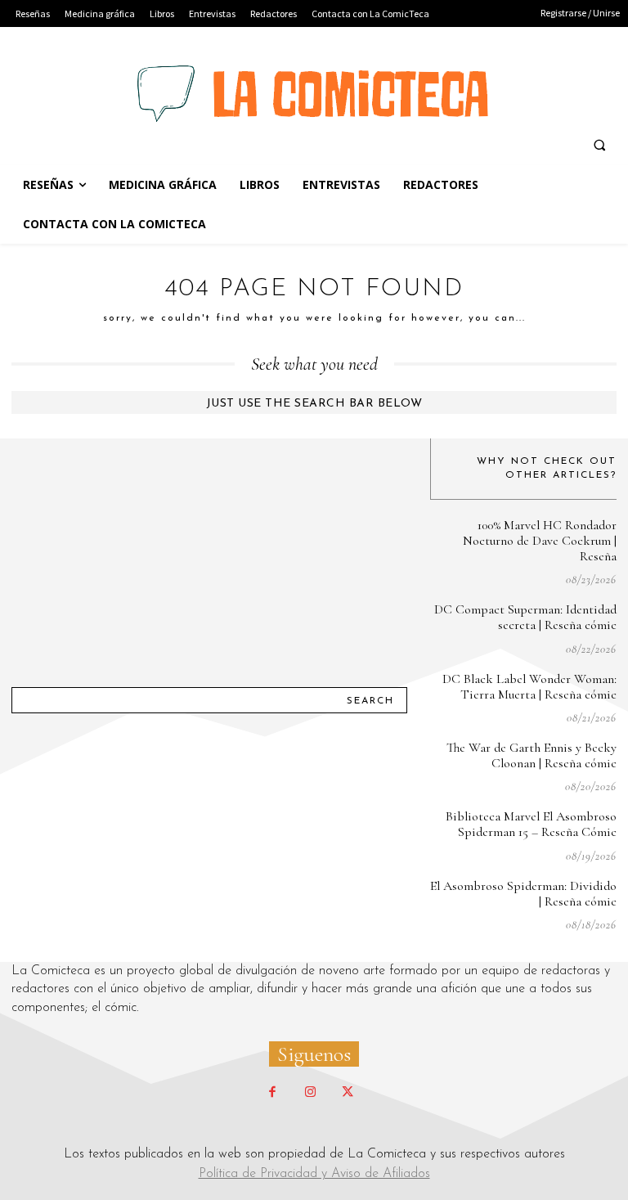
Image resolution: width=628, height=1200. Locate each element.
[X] (347, 1093)
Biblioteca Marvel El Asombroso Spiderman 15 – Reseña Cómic (531, 824)
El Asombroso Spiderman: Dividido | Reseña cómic (523, 894)
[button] (599, 144)
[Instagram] (310, 1093)
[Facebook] (272, 1093)
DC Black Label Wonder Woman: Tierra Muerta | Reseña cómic (529, 687)
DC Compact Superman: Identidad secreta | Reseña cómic (525, 617)
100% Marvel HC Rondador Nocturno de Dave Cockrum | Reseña (540, 540)
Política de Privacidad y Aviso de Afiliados (314, 1173)
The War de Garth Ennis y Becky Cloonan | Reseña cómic (531, 755)
